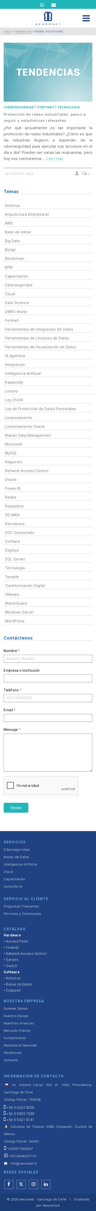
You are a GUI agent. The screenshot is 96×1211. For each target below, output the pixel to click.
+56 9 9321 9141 (20, 1120)
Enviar (16, 807)
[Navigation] (86, 18)
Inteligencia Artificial (23, 373)
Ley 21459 (14, 400)
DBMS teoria (16, 311)
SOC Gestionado (19, 532)
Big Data (12, 241)
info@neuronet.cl (23, 1163)
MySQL (11, 453)
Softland (12, 541)
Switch (11, 966)
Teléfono (12, 690)
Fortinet (45, 107)
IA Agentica (15, 356)
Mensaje (12, 730)
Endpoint (13, 990)
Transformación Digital (25, 586)
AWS (9, 223)
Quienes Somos (16, 1008)
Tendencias (13, 1053)
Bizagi (10, 250)
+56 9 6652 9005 (20, 1108)
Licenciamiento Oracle (25, 426)
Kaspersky (14, 382)
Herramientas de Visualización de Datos (40, 347)
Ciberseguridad (19, 107)
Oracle (10, 479)
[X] (21, 1184)
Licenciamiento (18, 418)
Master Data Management (28, 435)
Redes (10, 497)
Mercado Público (17, 1030)
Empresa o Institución (22, 670)
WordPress (15, 621)
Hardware (12, 935)
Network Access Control (26, 471)
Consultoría (13, 886)
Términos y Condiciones (22, 914)
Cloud (10, 294)
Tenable (12, 577)
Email (10, 710)
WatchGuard (16, 603)
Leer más (55, 158)
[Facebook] (9, 1184)
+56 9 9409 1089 (20, 1114)
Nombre (12, 651)
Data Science (17, 303)
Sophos (12, 550)
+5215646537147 (23, 1156)
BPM (9, 267)
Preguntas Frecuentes (21, 906)
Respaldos (14, 506)
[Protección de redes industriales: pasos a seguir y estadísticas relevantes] (48, 72)
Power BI (12, 488)
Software (11, 972)
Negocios (13, 462)
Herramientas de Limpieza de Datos (37, 338)
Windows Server (19, 612)
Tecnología (68, 107)
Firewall (12, 947)
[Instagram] (33, 1184)
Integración (15, 364)
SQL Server (15, 559)
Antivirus (12, 205)
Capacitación (16, 276)
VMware (12, 594)
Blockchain (14, 258)
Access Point (17, 941)
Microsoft (13, 444)
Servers (12, 960)
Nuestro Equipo (16, 1016)
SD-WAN (12, 515)
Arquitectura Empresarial (27, 214)
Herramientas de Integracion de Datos (39, 329)
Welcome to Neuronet (20, 1045)
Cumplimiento (15, 1038)
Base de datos (18, 232)
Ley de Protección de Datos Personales (40, 409)
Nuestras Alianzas (19, 1023)
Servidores (14, 524)
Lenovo (11, 391)
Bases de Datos (16, 857)
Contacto (11, 1060)
